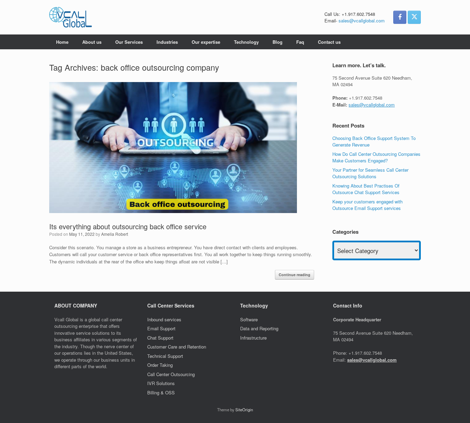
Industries (167, 42)
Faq (300, 42)
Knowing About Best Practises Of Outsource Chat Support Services (365, 189)
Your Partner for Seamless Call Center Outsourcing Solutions (370, 173)
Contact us (329, 42)
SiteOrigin (244, 409)
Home (62, 42)
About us (92, 42)
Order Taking (160, 365)
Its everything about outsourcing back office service (127, 226)
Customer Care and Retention (176, 346)
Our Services (129, 42)
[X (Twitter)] (414, 17)
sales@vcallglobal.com (362, 20)
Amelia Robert (114, 234)
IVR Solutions (161, 383)
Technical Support (165, 356)
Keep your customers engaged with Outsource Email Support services (367, 205)
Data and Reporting (259, 328)
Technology (246, 42)
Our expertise (206, 42)
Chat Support (160, 337)
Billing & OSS (161, 392)
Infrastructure (253, 337)
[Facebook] (399, 17)
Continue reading (294, 274)
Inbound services (164, 319)
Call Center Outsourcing (171, 374)
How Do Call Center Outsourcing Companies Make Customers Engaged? (376, 157)
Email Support (161, 328)
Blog (277, 42)
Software (249, 319)
